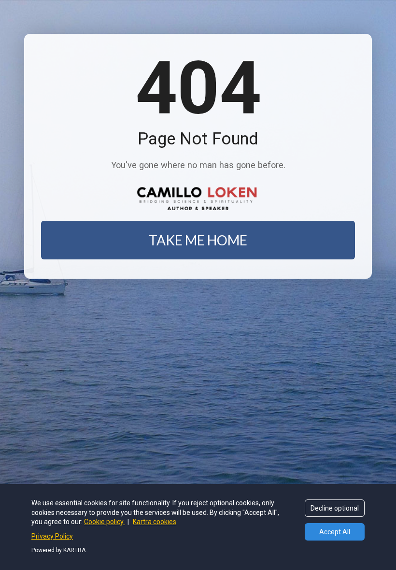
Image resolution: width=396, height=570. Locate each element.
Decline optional (335, 508)
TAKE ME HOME (198, 240)
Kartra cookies (154, 522)
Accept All (334, 532)
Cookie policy (104, 522)
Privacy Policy (52, 536)
